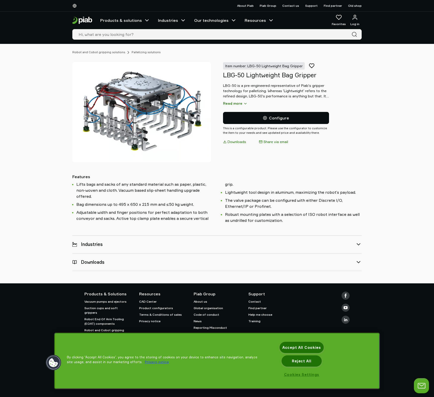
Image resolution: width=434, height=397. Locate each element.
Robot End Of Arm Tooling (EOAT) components (104, 321)
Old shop (355, 6)
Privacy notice (149, 321)
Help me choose (260, 314)
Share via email (275, 142)
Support (311, 6)
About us (200, 301)
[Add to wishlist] (312, 66)
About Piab (245, 6)
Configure (279, 117)
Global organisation (208, 308)
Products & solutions (121, 20)
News (198, 321)
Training (254, 321)
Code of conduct (206, 314)
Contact (254, 301)
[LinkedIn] (346, 320)
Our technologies (211, 20)
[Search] (355, 34)
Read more (232, 103)
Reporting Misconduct (210, 327)
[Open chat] (421, 385)
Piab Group (268, 6)
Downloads (237, 142)
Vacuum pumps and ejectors (105, 301)
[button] (53, 363)
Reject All (301, 361)
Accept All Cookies (301, 347)
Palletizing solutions (146, 52)
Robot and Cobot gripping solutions (98, 52)
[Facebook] (346, 296)
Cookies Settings (301, 374)
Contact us (290, 6)
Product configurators (156, 308)
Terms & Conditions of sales (160, 314)
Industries (168, 20)
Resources (255, 20)
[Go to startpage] (82, 20)
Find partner (333, 6)
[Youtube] (346, 308)
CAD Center (148, 301)
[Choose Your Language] (75, 6)
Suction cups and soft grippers (101, 310)
